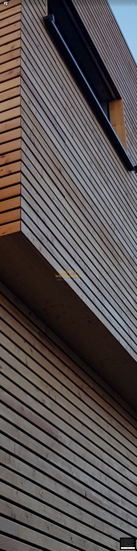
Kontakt (127, 3)
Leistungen (119, 3)
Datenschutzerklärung (129, 545)
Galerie (112, 3)
